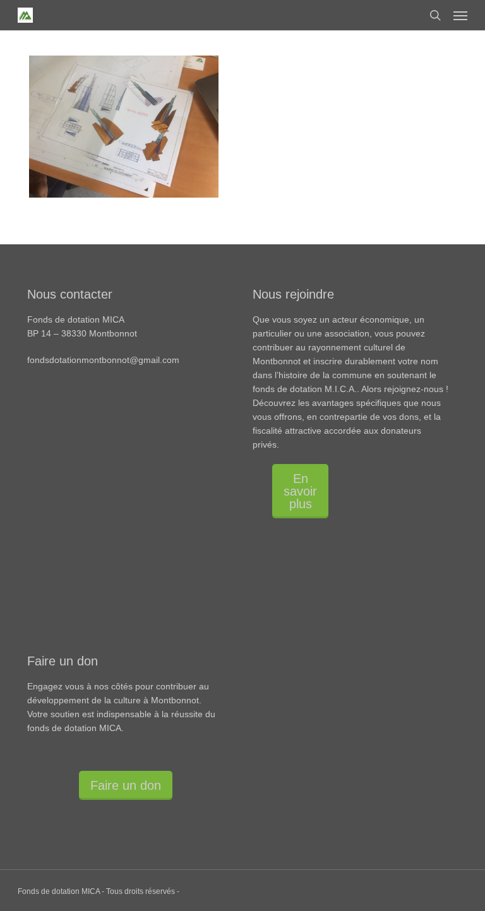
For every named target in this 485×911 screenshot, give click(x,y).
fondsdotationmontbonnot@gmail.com (103, 360)
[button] (460, 15)
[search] (435, 15)
